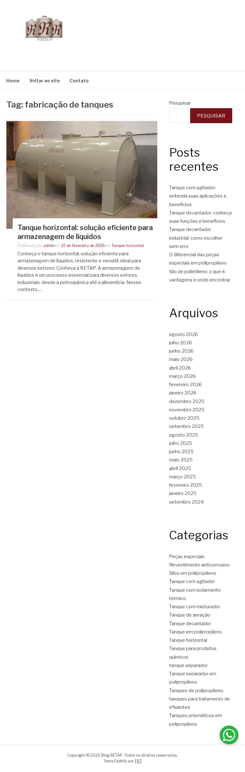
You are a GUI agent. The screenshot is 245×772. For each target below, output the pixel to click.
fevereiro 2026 (185, 384)
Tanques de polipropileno (196, 690)
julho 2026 (180, 343)
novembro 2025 (186, 410)
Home (13, 80)
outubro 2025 (184, 418)
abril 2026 (180, 368)
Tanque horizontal (127, 245)
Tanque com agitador (192, 581)
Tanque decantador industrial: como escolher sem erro (196, 238)
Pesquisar (180, 103)
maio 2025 (181, 460)
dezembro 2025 (186, 401)
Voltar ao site (44, 80)
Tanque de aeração (189, 615)
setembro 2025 (186, 426)
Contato (79, 80)
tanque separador (188, 665)
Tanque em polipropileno (195, 632)
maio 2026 (181, 359)
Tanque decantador (190, 623)
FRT (138, 761)
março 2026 (182, 376)
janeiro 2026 (183, 393)
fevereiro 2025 (185, 485)
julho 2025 (180, 443)
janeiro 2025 (183, 493)
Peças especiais (186, 556)
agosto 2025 (183, 435)
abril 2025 (180, 468)
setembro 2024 (186, 502)
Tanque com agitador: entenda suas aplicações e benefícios (197, 196)
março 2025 (182, 477)
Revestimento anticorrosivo (199, 565)
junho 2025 (181, 451)
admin (49, 245)
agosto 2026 (183, 334)
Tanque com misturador (194, 607)
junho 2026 (181, 351)
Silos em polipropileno (192, 573)
